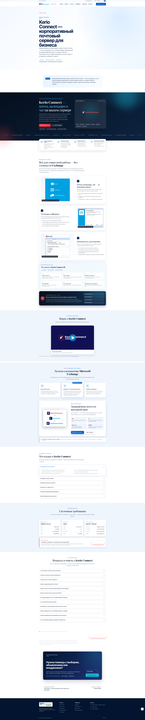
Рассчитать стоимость (77, 432)
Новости (44, 12)
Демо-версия (77, 708)
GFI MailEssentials (62, 710)
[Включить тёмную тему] (142, 709)
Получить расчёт (46, 125)
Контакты (104, 717)
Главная (40, 12)
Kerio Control (61, 704)
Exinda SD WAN (96, 688)
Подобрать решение (91, 675)
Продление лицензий (79, 710)
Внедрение (77, 704)
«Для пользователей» (75, 356)
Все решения (61, 712)
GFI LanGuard (61, 708)
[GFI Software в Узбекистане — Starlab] (46, 704)
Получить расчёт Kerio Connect (98, 636)
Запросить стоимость (98, 542)
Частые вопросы (78, 706)
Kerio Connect (90, 671)
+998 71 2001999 (97, 0)
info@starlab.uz (89, 0)
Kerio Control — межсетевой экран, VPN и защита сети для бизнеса (56, 689)
